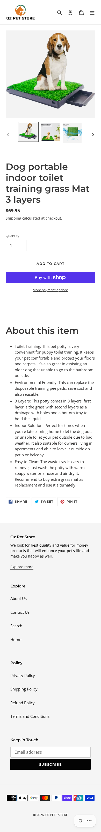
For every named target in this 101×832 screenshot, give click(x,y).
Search (16, 625)
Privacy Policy (22, 675)
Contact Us (20, 612)
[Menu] (92, 12)
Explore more (21, 566)
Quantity (12, 235)
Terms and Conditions (29, 716)
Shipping (13, 218)
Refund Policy (22, 702)
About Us (18, 598)
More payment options (50, 289)
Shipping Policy (24, 689)
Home (15, 639)
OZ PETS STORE (56, 815)
